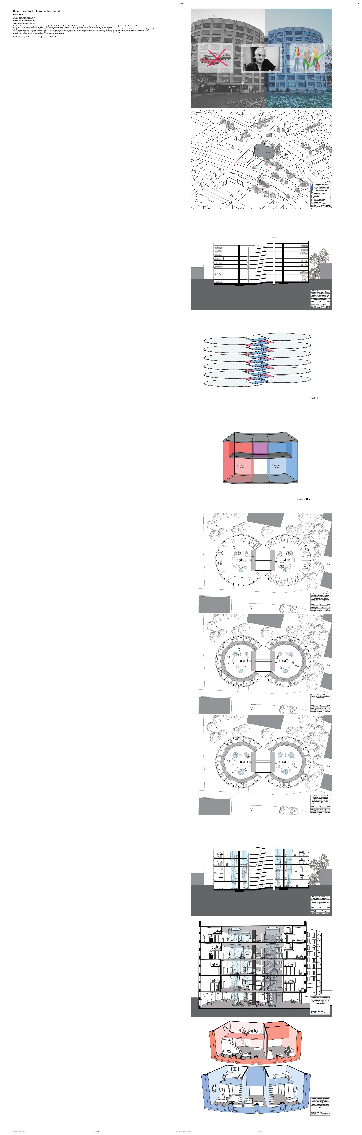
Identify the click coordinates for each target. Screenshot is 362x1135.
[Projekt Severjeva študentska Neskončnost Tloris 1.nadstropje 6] (261, 615)
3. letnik (96, 1132)
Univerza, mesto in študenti (183, 1132)
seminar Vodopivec (19, 1132)
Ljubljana (259, 1132)
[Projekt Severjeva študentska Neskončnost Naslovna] (261, 9)
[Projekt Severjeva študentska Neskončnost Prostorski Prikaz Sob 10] (261, 1018)
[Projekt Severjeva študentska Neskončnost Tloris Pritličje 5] (261, 514)
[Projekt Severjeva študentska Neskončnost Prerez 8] (261, 817)
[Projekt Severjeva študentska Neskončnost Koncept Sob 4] (261, 413)
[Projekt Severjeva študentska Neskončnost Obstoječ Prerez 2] (261, 211)
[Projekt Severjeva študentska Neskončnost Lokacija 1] (261, 110)
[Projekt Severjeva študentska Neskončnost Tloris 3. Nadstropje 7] (261, 716)
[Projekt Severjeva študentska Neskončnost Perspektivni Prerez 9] (261, 917)
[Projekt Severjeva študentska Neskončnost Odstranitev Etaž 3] (261, 312)
